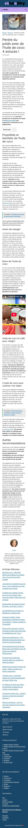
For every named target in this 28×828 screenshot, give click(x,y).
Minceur (10, 33)
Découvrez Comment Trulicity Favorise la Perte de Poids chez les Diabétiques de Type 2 (14, 631)
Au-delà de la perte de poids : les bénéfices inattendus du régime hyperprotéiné (13, 687)
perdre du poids (7, 203)
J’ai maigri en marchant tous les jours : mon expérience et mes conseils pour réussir (13, 586)
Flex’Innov (7, 758)
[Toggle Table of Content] (13, 129)
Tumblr (4, 820)
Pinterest (5, 816)
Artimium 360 (8, 762)
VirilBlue (6, 788)
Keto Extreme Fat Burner (11, 782)
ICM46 (4, 33)
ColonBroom (8, 756)
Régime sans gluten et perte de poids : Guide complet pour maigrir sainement (14, 669)
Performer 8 (7, 778)
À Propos (5, 804)
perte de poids (8, 429)
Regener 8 (7, 786)
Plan (3, 798)
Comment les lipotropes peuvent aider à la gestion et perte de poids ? (12, 660)
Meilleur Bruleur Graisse (11, 744)
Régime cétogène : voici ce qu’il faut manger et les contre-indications (13, 705)
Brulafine (7, 760)
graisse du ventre (9, 120)
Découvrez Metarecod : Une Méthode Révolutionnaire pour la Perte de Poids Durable (13, 640)
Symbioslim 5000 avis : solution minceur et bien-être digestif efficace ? (14, 696)
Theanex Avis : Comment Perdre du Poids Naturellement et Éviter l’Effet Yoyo (13, 678)
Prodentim (7, 780)
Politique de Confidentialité (10, 806)
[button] (25, 9)
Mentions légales (7, 802)
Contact (4, 800)
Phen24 (6, 776)
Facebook (5, 818)
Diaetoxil (6, 754)
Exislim (6, 784)
